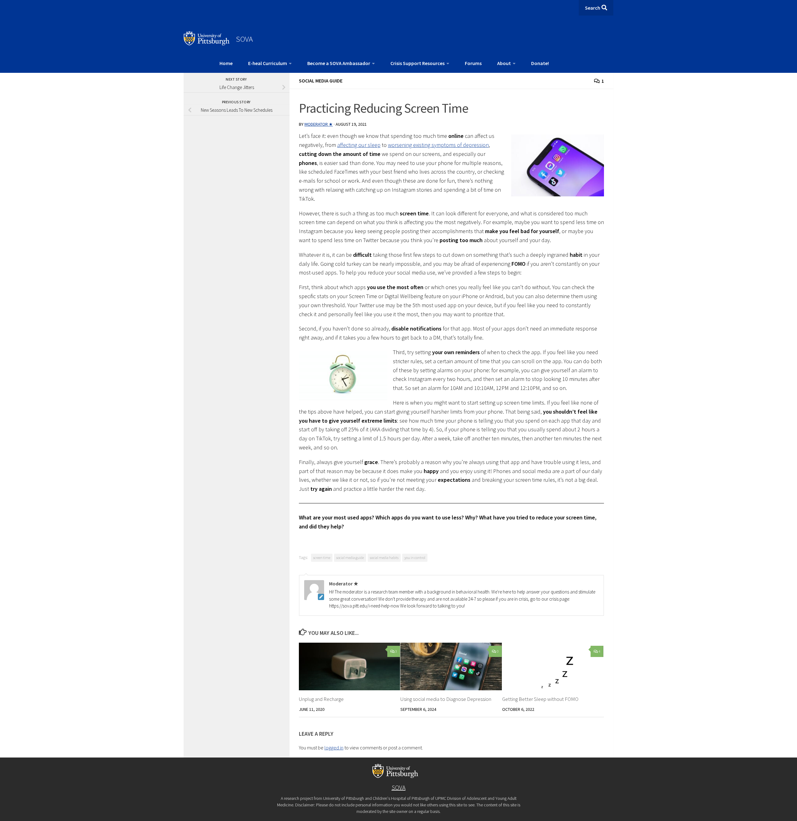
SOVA (244, 39)
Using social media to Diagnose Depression (445, 699)
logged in (333, 747)
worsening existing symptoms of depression (438, 144)
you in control (414, 557)
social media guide (350, 557)
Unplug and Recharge (321, 699)
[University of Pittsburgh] (207, 43)
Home (226, 63)
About (504, 63)
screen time (321, 557)
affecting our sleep (358, 144)
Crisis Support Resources (417, 63)
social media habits (384, 557)
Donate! (540, 63)
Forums (473, 63)
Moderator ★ (318, 124)
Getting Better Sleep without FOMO (540, 699)
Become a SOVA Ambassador (338, 63)
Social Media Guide (320, 80)
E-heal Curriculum (267, 63)
